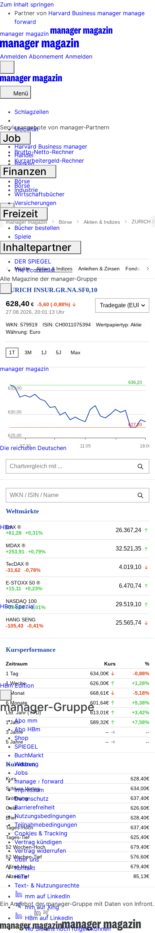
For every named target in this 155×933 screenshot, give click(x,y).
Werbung (26, 763)
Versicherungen (35, 202)
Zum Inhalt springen (27, 4)
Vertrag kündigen (38, 842)
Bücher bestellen (36, 227)
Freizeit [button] (21, 213)
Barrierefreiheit (34, 807)
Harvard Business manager (85, 13)
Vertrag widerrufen (40, 850)
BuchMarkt (29, 755)
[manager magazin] (31, 81)
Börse (22, 185)
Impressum (29, 789)
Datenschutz (31, 798)
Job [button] (13, 138)
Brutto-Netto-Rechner (44, 151)
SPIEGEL (26, 746)
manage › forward (38, 781)
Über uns (26, 859)
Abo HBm (27, 729)
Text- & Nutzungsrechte (46, 885)
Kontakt (24, 868)
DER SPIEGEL (32, 261)
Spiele (22, 236)
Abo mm (25, 720)
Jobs (21, 772)
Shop (21, 737)
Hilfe (20, 876)
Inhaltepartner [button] (38, 247)
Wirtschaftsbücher (39, 194)
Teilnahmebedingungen (45, 824)
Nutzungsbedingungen (45, 815)
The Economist (34, 270)
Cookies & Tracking (40, 833)
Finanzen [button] (26, 171)
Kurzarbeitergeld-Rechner (49, 160)
